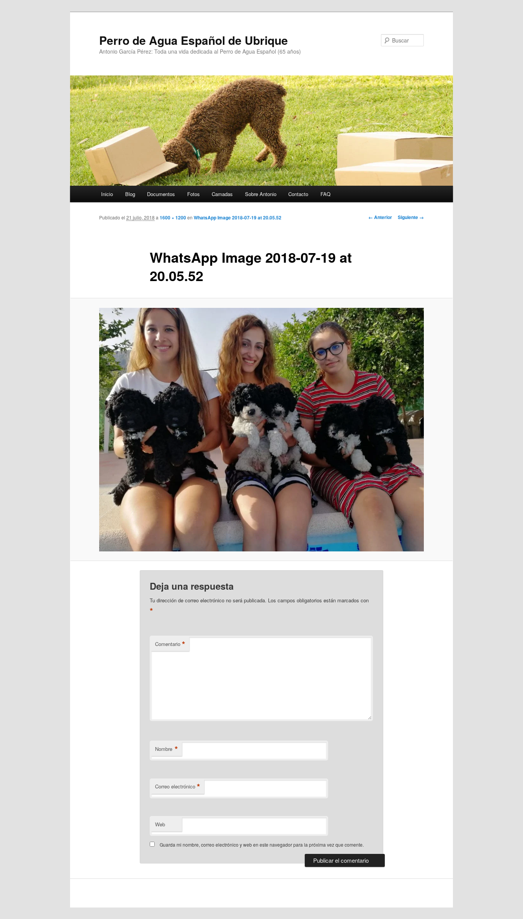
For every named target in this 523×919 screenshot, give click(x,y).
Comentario (170, 644)
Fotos (193, 194)
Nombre (166, 749)
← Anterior (380, 217)
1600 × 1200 (173, 217)
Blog (130, 194)
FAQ (325, 194)
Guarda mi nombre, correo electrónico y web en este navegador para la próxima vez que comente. (262, 844)
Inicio (107, 194)
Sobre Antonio (260, 194)
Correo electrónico (177, 786)
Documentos (161, 194)
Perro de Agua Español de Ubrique (193, 40)
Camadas (222, 194)
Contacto (298, 194)
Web (160, 824)
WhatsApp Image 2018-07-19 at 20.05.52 (237, 217)
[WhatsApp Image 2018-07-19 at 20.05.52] (261, 429)
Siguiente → (411, 217)
